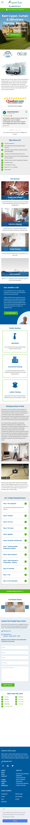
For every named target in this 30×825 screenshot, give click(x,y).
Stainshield (19, 781)
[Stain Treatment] (15, 267)
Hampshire (4, 794)
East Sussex (18, 796)
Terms (3, 780)
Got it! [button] (15, 820)
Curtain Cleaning (15, 249)
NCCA (6, 278)
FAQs (2, 774)
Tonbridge (20, 704)
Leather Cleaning (21, 785)
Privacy (3, 781)
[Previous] (3, 607)
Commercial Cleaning (22, 783)
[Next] (27, 607)
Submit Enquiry (7, 685)
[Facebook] (3, 766)
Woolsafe (11, 167)
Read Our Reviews (19, 30)
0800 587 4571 (16, 6)
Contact (4, 776)
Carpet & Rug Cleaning (15, 197)
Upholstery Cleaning (15, 224)
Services (19, 770)
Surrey (3, 796)
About (3, 770)
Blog (3, 772)
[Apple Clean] (15, 2)
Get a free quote (11, 313)
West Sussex (19, 794)
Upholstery (19, 775)
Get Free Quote (15, 34)
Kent (2, 799)
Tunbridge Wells (8, 706)
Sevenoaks (21, 701)
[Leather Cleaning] (15, 386)
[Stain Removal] (15, 337)
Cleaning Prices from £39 (14, 591)
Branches (4, 785)
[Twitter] (12, 766)
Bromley (6, 697)
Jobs (2, 783)
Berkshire (3, 801)
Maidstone (21, 699)
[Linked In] (8, 766)
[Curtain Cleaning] (15, 242)
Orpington (7, 701)
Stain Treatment (15, 274)
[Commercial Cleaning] (15, 361)
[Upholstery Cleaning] (15, 217)
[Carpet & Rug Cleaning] (15, 190)
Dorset (17, 799)
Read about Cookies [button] (8, 816)
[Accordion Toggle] (25, 503)
